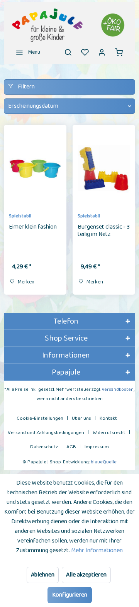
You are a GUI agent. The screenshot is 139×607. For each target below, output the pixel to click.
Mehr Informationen (97, 550)
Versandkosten (118, 389)
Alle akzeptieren (86, 575)
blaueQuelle (104, 462)
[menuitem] (26, 52)
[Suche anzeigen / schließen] (68, 52)
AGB (71, 447)
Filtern (26, 87)
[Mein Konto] (102, 52)
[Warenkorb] (119, 52)
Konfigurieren (69, 595)
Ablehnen (42, 575)
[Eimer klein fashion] (35, 171)
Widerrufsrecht (109, 433)
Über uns (81, 418)
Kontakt (108, 418)
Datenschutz (44, 447)
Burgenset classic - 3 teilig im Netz (104, 231)
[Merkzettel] (85, 52)
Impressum (97, 447)
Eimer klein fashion (33, 227)
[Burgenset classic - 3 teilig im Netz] (104, 171)
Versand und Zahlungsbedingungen (46, 433)
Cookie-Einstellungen (40, 418)
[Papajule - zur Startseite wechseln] (69, 25)
